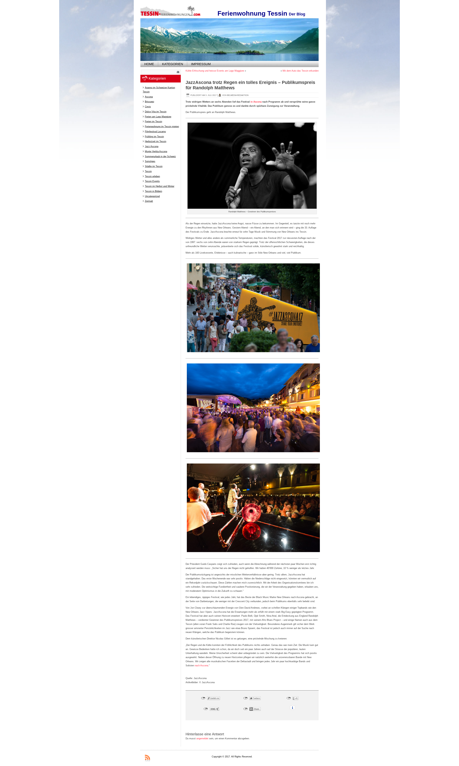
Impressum (201, 64)
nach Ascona (201, 665)
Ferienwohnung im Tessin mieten (162, 126)
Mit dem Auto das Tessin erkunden (301, 70)
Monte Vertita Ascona (156, 151)
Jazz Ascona (151, 146)
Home (149, 64)
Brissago (149, 101)
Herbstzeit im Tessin (155, 141)
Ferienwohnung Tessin (252, 13)
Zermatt (149, 201)
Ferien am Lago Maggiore (158, 116)
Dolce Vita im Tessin (155, 111)
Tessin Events (152, 181)
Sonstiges (150, 161)
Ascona (149, 96)
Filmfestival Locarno (155, 131)
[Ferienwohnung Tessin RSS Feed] (147, 758)
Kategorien (172, 64)
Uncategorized (152, 196)
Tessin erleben (152, 176)
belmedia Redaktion (238, 95)
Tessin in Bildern (153, 191)
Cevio (148, 106)
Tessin (148, 171)
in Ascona (256, 101)
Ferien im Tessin (153, 121)
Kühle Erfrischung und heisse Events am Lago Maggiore (215, 70)
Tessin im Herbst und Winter (159, 186)
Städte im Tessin (153, 166)
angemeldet (202, 738)
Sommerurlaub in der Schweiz (160, 156)
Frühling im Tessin (154, 136)
